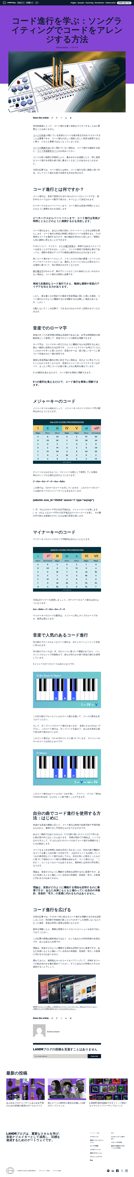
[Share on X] (61, 118)
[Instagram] (126, 1170)
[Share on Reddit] (71, 118)
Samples (81, 3)
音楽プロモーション (96, 1153)
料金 (91, 1160)
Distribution (99, 3)
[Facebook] (117, 1170)
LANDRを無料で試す (124, 3)
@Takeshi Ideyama (53, 1031)
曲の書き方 (38, 271)
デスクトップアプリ (96, 1156)
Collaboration (110, 3)
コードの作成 (39, 135)
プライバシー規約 (44, 1170)
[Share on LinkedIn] (66, 118)
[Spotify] (108, 1170)
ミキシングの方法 (116, 1142)
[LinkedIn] (113, 1171)
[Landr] (10, 1171)
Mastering (89, 3)
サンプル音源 (94, 1146)
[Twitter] (122, 1170)
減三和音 (69, 246)
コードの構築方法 (41, 148)
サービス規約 (57, 1170)
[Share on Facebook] (57, 118)
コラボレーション (95, 1149)
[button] (30, 2)
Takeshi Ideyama (62, 47)
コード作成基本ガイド (47, 151)
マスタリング (94, 1136)
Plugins (73, 3)
